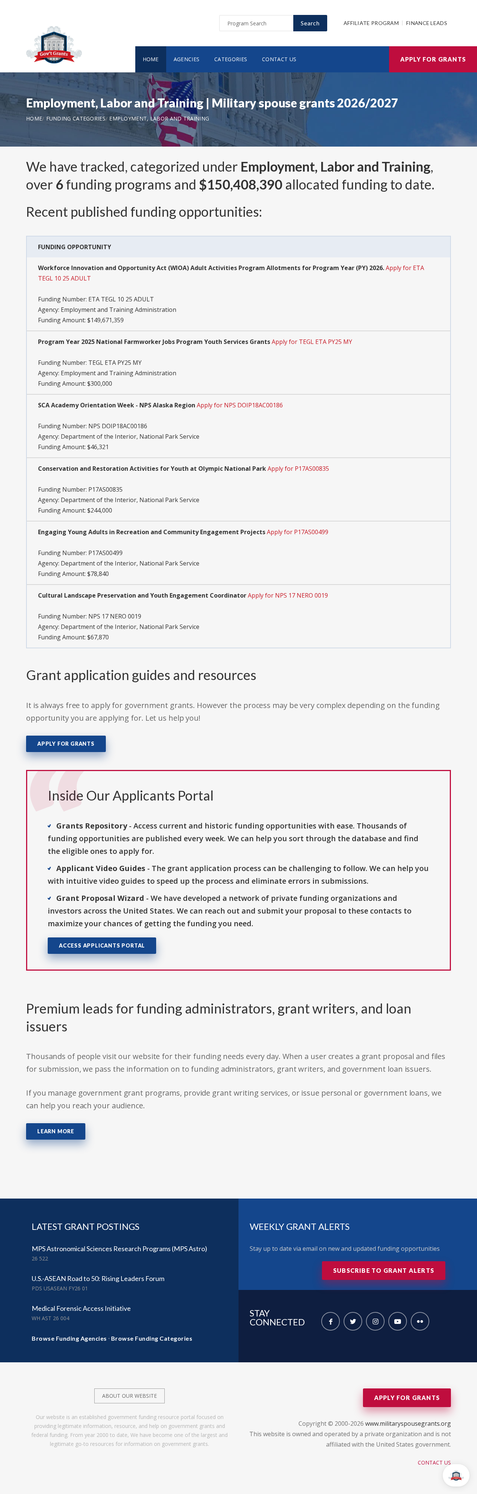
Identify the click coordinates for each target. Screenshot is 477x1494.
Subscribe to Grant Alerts (383, 1270)
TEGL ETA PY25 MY (115, 362)
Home (151, 59)
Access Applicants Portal (102, 945)
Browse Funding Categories (152, 1338)
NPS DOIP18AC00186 (117, 426)
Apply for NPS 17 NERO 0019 (288, 595)
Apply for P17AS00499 (297, 532)
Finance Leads (426, 23)
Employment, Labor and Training (159, 118)
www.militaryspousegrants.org (408, 1423)
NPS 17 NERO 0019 (114, 616)
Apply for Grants (433, 59)
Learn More (55, 1131)
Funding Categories (75, 118)
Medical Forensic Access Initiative (81, 1308)
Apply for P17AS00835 (298, 468)
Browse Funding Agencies (69, 1338)
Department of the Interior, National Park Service (130, 436)
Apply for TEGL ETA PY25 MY (312, 342)
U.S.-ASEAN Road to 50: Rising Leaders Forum (98, 1278)
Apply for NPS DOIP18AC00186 (240, 405)
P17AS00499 (105, 553)
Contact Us (279, 59)
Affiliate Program (371, 23)
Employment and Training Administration (118, 310)
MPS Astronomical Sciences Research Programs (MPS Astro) (119, 1248)
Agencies (186, 59)
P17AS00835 (105, 489)
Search (310, 22)
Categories (230, 59)
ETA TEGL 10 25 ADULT (121, 299)
